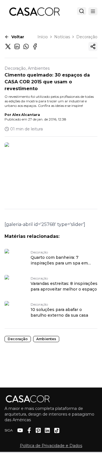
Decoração (86, 36)
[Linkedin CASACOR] (47, 430)
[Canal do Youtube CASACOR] (20, 430)
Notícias (62, 36)
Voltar (17, 36)
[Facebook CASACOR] (29, 430)
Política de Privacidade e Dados (51, 445)
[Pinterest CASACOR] (38, 430)
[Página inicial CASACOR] (34, 11)
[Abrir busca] (81, 11)
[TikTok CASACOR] (57, 430)
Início (42, 36)
